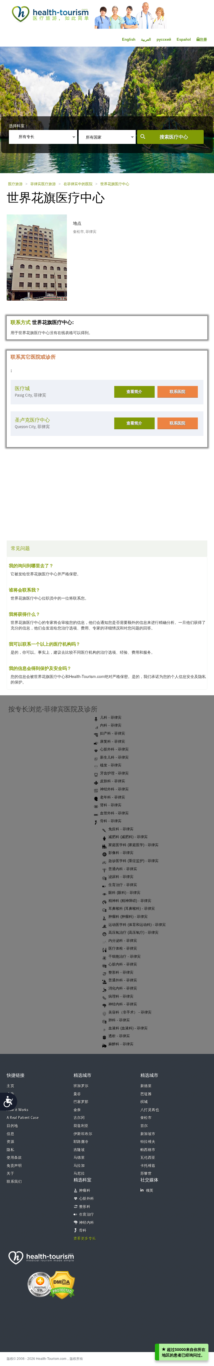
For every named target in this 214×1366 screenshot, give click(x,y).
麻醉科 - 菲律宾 (120, 1044)
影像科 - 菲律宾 (120, 853)
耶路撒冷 (81, 1142)
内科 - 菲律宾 (110, 725)
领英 (150, 1191)
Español (184, 39)
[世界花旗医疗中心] (42, 257)
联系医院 (177, 391)
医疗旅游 (15, 184)
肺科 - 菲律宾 (119, 1020)
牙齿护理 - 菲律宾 (114, 773)
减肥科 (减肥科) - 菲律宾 (128, 837)
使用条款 (14, 1158)
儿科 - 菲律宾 (110, 717)
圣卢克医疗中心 (32, 420)
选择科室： (18, 126)
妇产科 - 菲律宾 (112, 733)
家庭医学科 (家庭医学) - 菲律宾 (133, 845)
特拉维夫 (147, 1142)
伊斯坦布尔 (83, 1134)
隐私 (10, 1150)
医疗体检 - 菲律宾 (122, 948)
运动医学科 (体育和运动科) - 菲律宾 (137, 925)
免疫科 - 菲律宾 (120, 829)
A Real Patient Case (23, 1118)
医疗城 (22, 388)
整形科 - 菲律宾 (120, 972)
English (128, 39)
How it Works (17, 1110)
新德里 (146, 1086)
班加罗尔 (81, 1086)
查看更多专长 (85, 1238)
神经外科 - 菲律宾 (114, 789)
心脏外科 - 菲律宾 (114, 749)
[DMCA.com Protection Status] (62, 1284)
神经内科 (86, 1223)
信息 (10, 1134)
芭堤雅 (146, 1094)
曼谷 (77, 1094)
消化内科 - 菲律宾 (122, 988)
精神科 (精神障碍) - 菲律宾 (129, 901)
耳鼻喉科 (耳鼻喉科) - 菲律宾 (131, 908)
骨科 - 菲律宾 (110, 821)
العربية (146, 39)
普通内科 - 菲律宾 (122, 869)
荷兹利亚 (81, 1126)
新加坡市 (147, 1134)
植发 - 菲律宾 (110, 765)
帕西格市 (147, 1150)
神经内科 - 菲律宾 (122, 1004)
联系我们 (14, 1182)
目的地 (12, 1126)
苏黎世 (146, 1174)
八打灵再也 (149, 1110)
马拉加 (79, 1166)
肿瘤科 (85, 1191)
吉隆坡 (79, 1150)
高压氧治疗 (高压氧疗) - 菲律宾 (133, 932)
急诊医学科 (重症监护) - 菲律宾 (133, 861)
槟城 (144, 1102)
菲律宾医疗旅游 (43, 184)
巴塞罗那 (81, 1102)
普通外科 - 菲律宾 (122, 980)
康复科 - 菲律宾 (112, 741)
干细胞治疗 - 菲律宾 (124, 956)
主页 (10, 1086)
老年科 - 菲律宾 (112, 797)
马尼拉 (79, 1174)
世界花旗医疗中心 (114, 184)
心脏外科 (86, 1199)
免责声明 (14, 1166)
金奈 (77, 1110)
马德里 (79, 1158)
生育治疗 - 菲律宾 (122, 885)
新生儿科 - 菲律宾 (114, 757)
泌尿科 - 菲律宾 (120, 877)
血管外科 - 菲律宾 (114, 813)
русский (164, 39)
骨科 (83, 1230)
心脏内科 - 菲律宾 (122, 964)
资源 (10, 1142)
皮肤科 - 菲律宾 (112, 781)
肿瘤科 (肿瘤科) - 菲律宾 (128, 916)
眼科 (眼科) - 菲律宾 (124, 892)
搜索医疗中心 (174, 137)
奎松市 (146, 1118)
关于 (10, 1174)
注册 (203, 39)
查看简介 (134, 391)
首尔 (144, 1126)
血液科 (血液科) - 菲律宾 (128, 1028)
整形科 (85, 1207)
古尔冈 (79, 1118)
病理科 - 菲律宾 (120, 996)
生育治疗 (86, 1215)
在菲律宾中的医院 (78, 184)
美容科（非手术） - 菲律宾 (130, 1012)
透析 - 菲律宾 (119, 1036)
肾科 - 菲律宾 (110, 805)
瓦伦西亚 (147, 1158)
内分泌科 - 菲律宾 (122, 940)
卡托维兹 (147, 1166)
